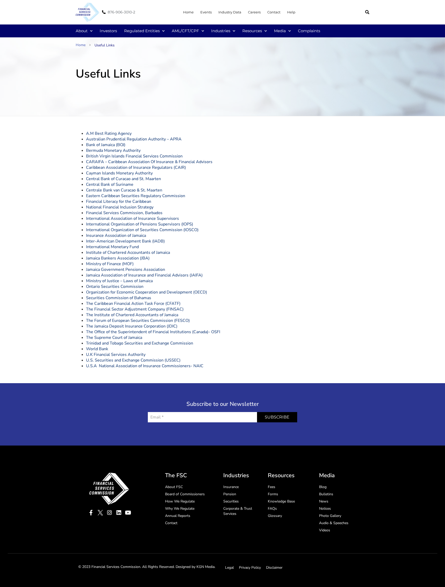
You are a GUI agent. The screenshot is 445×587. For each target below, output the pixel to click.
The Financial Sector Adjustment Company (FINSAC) (135, 309)
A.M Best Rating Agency (109, 133)
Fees (271, 486)
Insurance (231, 486)
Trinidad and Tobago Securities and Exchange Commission (139, 343)
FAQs (272, 508)
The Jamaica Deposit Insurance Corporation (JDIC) (131, 326)
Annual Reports (177, 515)
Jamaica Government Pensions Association (125, 269)
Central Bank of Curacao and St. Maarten (123, 179)
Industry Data (229, 12)
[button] (367, 12)
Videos (324, 530)
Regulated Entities (142, 30)
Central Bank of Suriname (109, 184)
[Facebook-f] (91, 512)
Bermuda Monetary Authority (113, 150)
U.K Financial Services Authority (116, 354)
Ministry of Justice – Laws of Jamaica (119, 281)
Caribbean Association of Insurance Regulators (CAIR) (136, 167)
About (82, 30)
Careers (254, 12)
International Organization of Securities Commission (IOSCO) (142, 230)
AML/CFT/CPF (185, 30)
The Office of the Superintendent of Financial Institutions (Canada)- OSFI (153, 332)
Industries (220, 30)
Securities (231, 501)
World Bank (97, 349)
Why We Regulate (179, 508)
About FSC (174, 486)
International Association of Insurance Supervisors (132, 218)
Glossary (275, 515)
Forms (273, 494)
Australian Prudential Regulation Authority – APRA (134, 139)
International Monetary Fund (112, 247)
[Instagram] (109, 512)
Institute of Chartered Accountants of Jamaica (128, 252)
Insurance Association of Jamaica (116, 235)
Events (206, 12)
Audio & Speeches (333, 523)
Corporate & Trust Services (237, 511)
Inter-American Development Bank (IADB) (125, 241)
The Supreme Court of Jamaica (114, 337)
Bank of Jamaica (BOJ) (105, 145)
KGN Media (205, 566)
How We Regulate (180, 501)
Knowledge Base (281, 501)
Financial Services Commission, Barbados (124, 213)
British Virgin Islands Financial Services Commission (134, 156)
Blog (323, 486)
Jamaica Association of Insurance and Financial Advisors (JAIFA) (144, 275)
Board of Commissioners (185, 494)
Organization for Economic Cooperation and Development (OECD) (146, 292)
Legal (229, 567)
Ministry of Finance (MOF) (110, 264)
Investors (108, 30)
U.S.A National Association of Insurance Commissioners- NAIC (144, 366)
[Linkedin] (119, 512)
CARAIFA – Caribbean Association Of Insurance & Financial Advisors (149, 162)
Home (188, 12)
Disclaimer (274, 567)
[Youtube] (128, 512)
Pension (229, 494)
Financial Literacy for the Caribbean (118, 201)
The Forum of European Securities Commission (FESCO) (138, 320)
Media (280, 30)
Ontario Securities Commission (114, 286)
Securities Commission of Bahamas (118, 298)
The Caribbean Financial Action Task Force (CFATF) (133, 303)
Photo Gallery (330, 515)
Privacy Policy (250, 567)
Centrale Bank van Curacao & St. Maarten (124, 190)
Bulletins (326, 494)
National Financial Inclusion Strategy (119, 207)
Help (291, 12)
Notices (325, 508)
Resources (252, 30)
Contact (273, 12)
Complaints (309, 30)
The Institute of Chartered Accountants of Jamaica (132, 315)
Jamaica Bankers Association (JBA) (118, 258)
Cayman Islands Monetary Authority (119, 173)
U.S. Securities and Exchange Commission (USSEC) (133, 360)
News (323, 501)
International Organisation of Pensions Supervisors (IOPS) (139, 224)
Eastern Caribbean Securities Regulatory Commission (135, 196)
